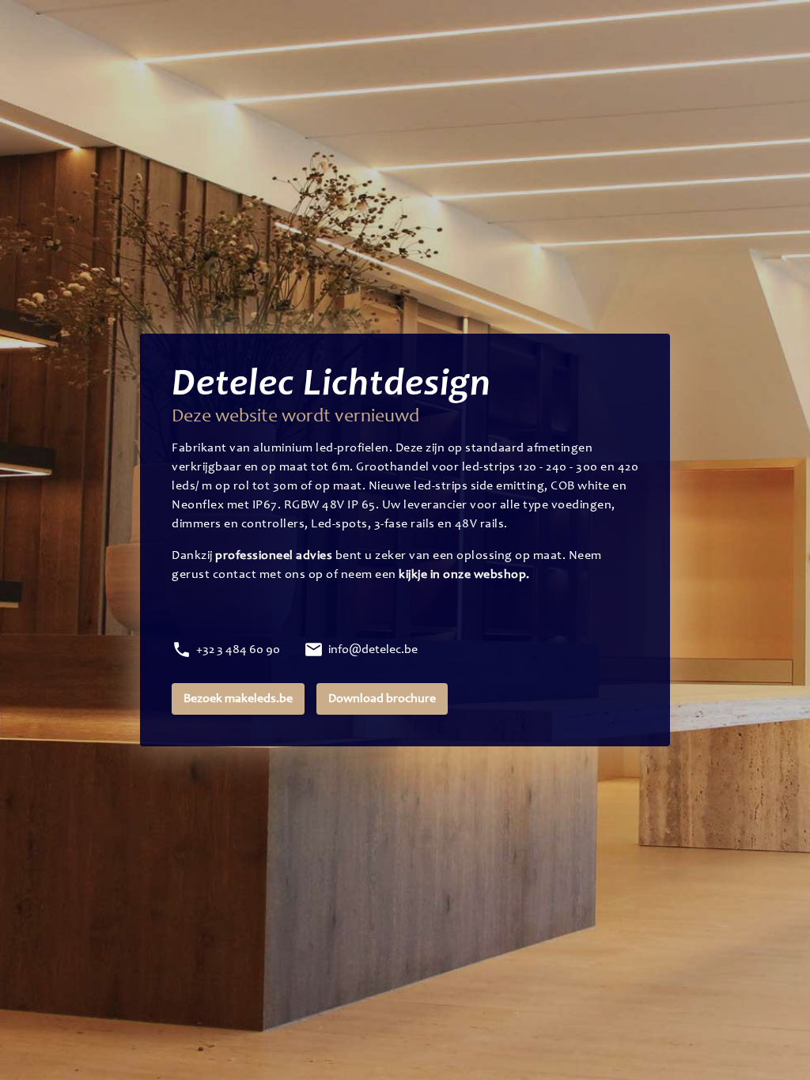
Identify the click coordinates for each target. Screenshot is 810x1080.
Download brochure (382, 699)
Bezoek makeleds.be (238, 699)
